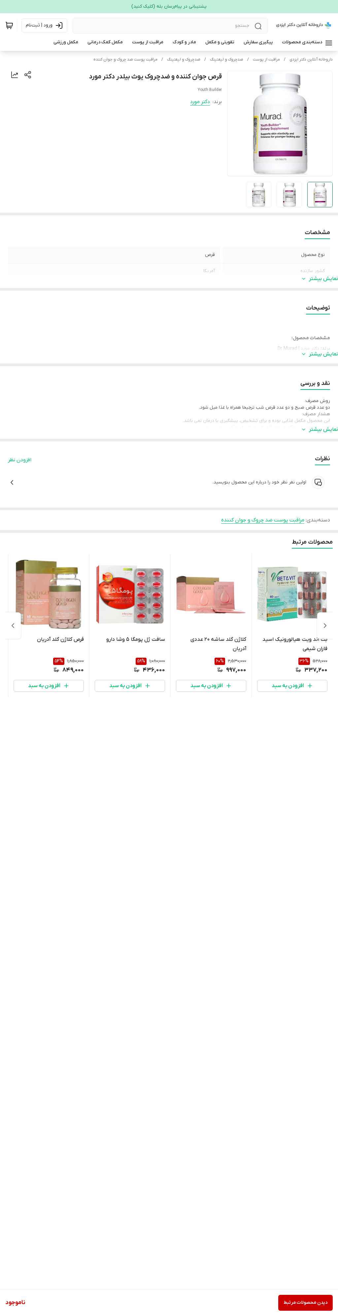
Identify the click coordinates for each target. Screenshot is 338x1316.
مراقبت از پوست (266, 59)
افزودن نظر (19, 460)
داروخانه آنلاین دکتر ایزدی (311, 59)
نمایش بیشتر (323, 278)
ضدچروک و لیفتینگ (226, 59)
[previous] (325, 625)
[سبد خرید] (9, 25)
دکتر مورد (200, 102)
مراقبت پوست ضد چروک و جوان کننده (125, 59)
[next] (13, 625)
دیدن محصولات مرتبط (305, 1302)
